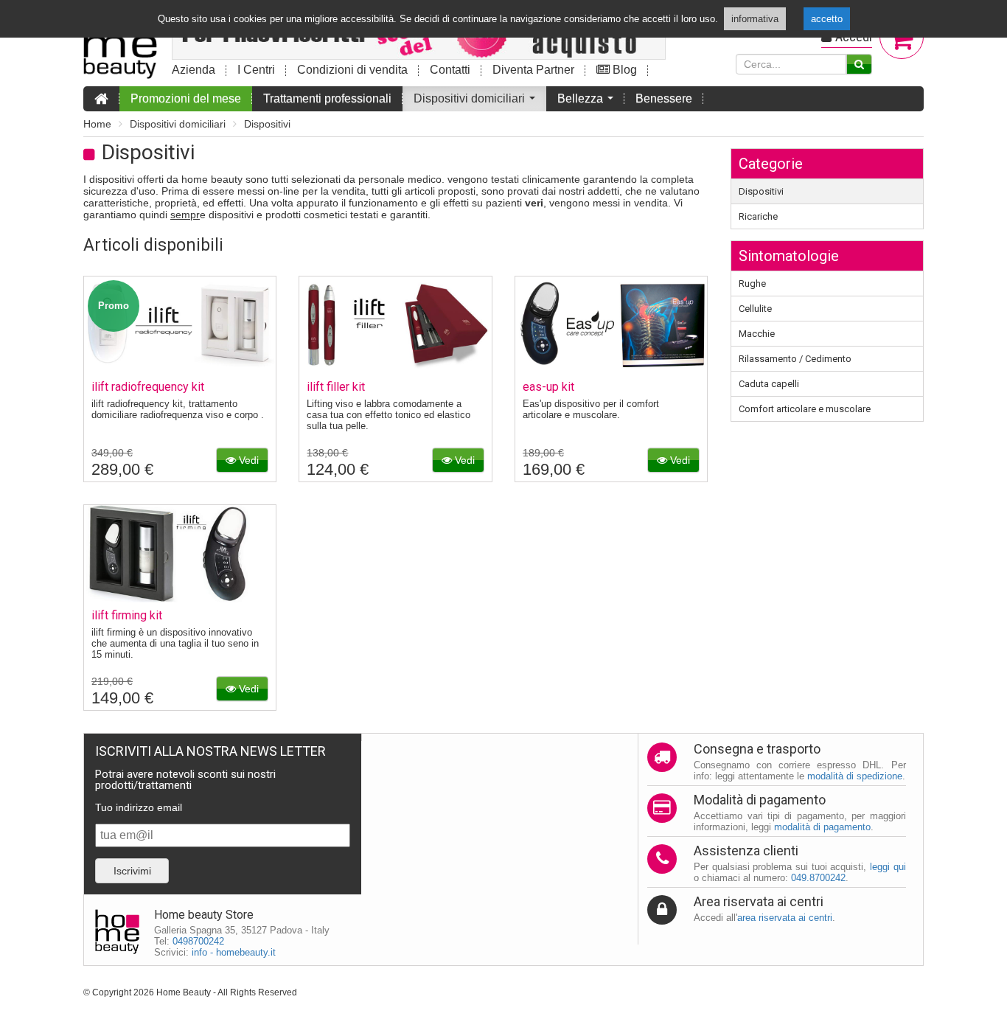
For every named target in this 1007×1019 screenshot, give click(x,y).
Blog (623, 69)
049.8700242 (818, 877)
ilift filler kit (336, 387)
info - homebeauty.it (234, 952)
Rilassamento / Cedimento (795, 358)
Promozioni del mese (185, 98)
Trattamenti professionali (327, 98)
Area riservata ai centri (758, 901)
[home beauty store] (120, 41)
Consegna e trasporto (757, 749)
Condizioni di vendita (352, 69)
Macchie (757, 333)
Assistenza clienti (746, 850)
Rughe (752, 283)
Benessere (663, 98)
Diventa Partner (533, 69)
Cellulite (755, 308)
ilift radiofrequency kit (147, 387)
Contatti (450, 69)
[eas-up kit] (611, 370)
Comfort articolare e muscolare (805, 408)
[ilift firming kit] (180, 598)
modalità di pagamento (822, 826)
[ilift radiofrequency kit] (180, 370)
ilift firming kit (126, 615)
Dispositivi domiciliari (477, 101)
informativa (754, 18)
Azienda (193, 69)
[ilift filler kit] (395, 370)
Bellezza (588, 101)
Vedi (247, 460)
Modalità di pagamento (760, 799)
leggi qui (888, 866)
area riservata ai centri (784, 917)
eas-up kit (548, 387)
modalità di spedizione (854, 776)
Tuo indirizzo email (138, 807)
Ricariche (758, 216)
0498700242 (198, 941)
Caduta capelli (769, 383)
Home (97, 124)
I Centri (256, 69)
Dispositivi (267, 124)
